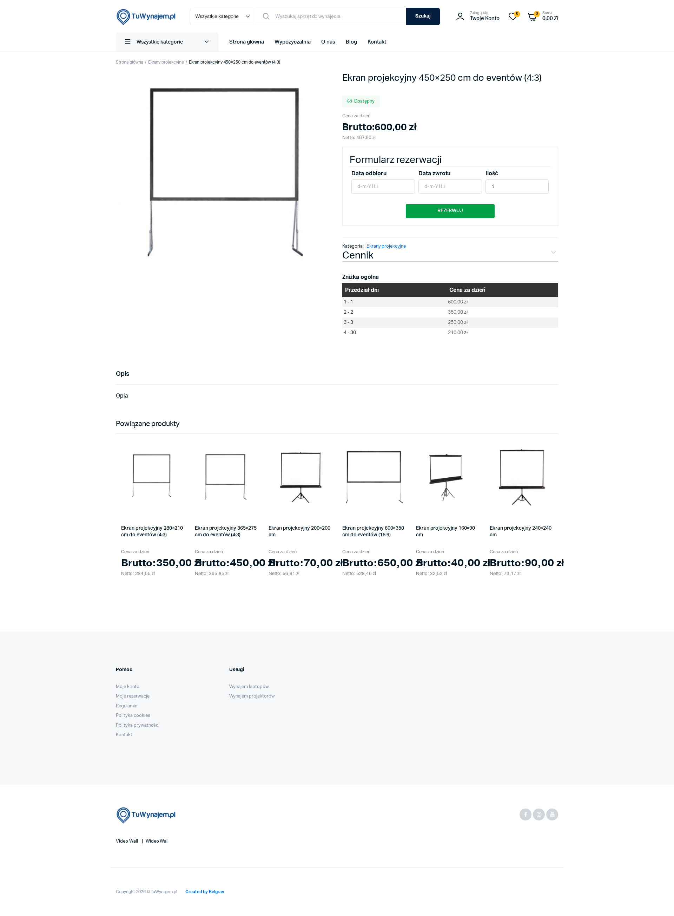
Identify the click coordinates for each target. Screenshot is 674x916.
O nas (328, 42)
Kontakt (377, 42)
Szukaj (423, 16)
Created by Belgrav (204, 892)
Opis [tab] (123, 374)
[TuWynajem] (146, 16)
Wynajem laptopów (249, 687)
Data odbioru (368, 173)
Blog (351, 42)
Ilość (491, 173)
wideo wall (157, 841)
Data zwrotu (434, 173)
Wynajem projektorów (252, 696)
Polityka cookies (133, 715)
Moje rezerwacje (133, 696)
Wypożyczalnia (293, 42)
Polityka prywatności (137, 725)
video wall (127, 841)
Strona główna (246, 42)
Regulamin (126, 706)
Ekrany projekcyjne (166, 62)
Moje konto (127, 687)
